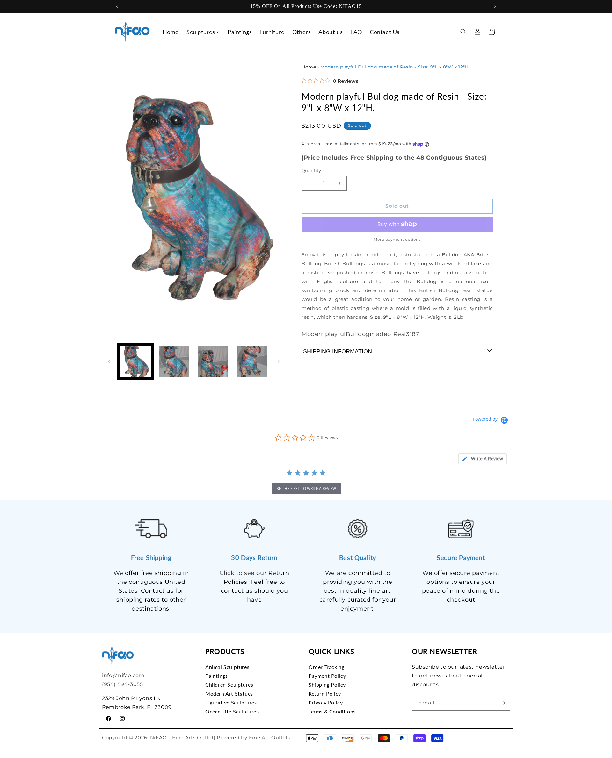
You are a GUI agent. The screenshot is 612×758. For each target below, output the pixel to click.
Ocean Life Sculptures (232, 711)
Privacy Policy (326, 702)
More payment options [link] (397, 239)
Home (309, 67)
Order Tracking (326, 667)
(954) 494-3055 (122, 684)
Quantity (311, 170)
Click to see (237, 572)
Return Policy (325, 693)
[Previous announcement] (117, 6)
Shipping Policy (327, 685)
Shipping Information (337, 351)
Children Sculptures (229, 685)
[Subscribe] (503, 703)
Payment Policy (327, 676)
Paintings (216, 676)
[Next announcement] (495, 6)
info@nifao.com (123, 675)
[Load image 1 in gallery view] (135, 361)
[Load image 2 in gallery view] (174, 361)
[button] (203, 32)
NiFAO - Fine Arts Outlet (182, 737)
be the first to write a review (306, 488)
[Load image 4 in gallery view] (252, 361)
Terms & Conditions (332, 711)
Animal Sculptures (227, 667)
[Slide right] (279, 361)
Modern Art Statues (229, 693)
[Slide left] (109, 361)
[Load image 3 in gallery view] (213, 361)
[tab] (482, 458)
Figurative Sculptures (231, 702)
